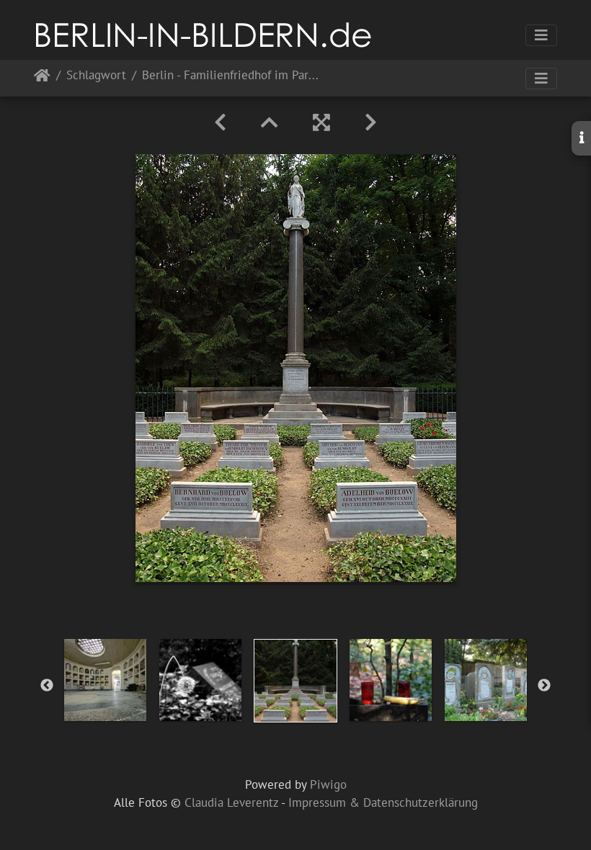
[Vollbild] (321, 122)
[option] (105, 680)
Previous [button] (47, 686)
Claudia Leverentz (231, 802)
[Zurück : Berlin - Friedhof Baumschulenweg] (220, 122)
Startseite (42, 78)
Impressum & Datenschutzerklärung (383, 802)
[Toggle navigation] (541, 35)
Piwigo (328, 784)
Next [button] (544, 686)
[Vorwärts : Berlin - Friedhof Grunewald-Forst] (370, 122)
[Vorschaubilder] (270, 122)
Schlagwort (96, 76)
